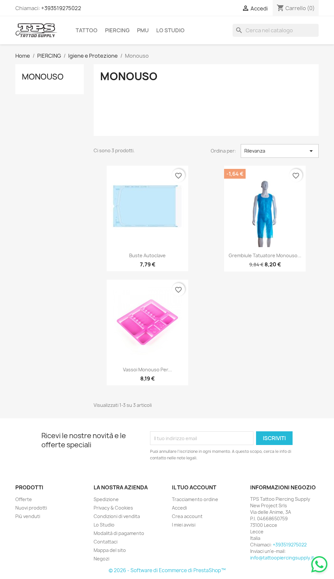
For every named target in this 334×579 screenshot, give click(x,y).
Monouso (43, 76)
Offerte (23, 499)
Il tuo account (194, 487)
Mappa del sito (110, 550)
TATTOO (87, 30)
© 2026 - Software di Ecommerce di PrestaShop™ (167, 570)
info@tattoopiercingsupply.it (282, 558)
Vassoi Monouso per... (147, 369)
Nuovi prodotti (31, 508)
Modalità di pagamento (119, 533)
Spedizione (106, 499)
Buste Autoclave (147, 255)
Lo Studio (170, 30)
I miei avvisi (183, 525)
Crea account (187, 516)
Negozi (101, 559)
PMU (143, 30)
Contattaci (105, 542)
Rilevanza (279, 151)
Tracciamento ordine (195, 499)
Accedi (179, 508)
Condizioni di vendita (117, 516)
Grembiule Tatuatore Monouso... (265, 255)
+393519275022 (61, 8)
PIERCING (117, 30)
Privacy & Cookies (113, 508)
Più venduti (27, 516)
